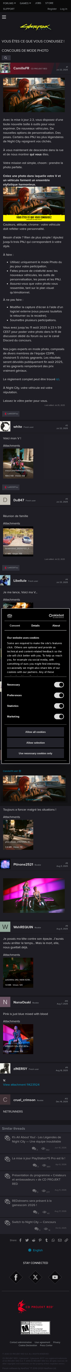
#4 (62, 581)
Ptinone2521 (23, 864)
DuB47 (18, 500)
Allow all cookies (35, 731)
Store (49, 3)
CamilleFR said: (10, 771)
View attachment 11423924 (21, 1085)
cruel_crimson (24, 1100)
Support (9, 8)
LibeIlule (20, 581)
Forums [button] (8, 3)
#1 (62, 68)
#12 (62, 1100)
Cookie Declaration (28, 1345)
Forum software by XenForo (29, 1368)
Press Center (46, 1345)
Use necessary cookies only (35, 753)
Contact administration (21, 1342)
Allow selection (35, 742)
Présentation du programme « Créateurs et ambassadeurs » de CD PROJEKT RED (39, 1179)
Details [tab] (35, 625)
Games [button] (24, 3)
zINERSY (20, 1069)
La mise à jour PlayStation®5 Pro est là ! (38, 1158)
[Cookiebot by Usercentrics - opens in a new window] (49, 616)
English (37, 1250)
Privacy (56, 1342)
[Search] (6, 57)
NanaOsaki (22, 1002)
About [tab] (56, 625)
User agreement (42, 1342)
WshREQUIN (23, 927)
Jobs (38, 3)
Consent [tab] (15, 625)
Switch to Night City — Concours (34, 1222)
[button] (4, 17)
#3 (62, 500)
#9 (62, 927)
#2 (62, 427)
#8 (62, 864)
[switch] (59, 695)
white (17, 427)
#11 (62, 1069)
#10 (62, 1002)
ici (57, 379)
